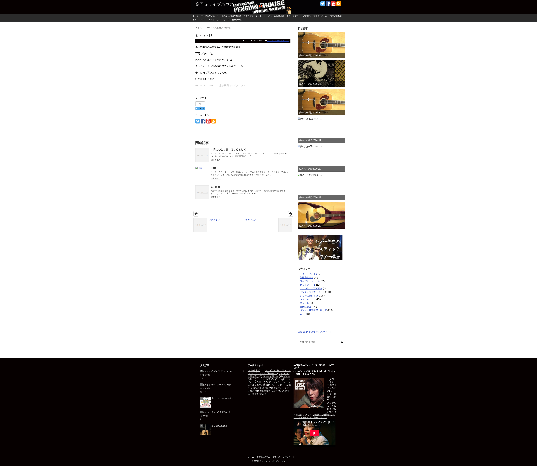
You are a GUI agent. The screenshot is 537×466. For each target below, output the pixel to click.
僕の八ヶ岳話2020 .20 (310, 112)
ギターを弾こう (270, 376)
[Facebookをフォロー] (328, 4)
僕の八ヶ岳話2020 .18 (310, 169)
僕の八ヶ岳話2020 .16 (310, 226)
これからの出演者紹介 (231, 16)
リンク (226, 19)
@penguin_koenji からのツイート (315, 332)
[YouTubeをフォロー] (333, 4)
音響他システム (320, 16)
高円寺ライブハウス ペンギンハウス (231, 4)
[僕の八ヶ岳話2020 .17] (321, 187)
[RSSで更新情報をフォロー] (338, 4)
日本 (213, 168)
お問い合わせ (336, 16)
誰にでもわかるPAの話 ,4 (222, 398)
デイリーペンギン (309, 274)
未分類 (303, 314)
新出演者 (259, 394)
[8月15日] (202, 192)
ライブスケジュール (210, 16)
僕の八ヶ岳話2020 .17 (310, 197)
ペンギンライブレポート (254, 16)
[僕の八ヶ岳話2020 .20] (321, 102)
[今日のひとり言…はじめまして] (202, 155)
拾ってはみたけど (219, 426)
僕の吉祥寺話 (266, 391)
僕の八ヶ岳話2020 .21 (310, 84)
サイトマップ (215, 19)
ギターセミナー (293, 16)
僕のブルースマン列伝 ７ (223, 384)
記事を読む (216, 160)
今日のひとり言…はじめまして (228, 149)
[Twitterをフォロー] (322, 4)
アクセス (307, 16)
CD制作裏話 (254, 370)
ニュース (304, 303)
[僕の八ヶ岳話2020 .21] (321, 73)
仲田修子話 (237, 19)
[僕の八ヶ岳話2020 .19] (321, 130)
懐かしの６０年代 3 (220, 412)
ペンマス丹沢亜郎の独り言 (278, 41)
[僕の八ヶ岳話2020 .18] (321, 158)
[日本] (202, 174)
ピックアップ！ (199, 19)
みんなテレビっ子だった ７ (228, 371)
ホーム (195, 16)
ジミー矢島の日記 (276, 16)
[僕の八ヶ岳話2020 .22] (321, 45)
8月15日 (215, 186)
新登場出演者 (306, 277)
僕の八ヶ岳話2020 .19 (310, 140)
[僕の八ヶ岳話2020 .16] (321, 215)
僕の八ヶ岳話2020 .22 (310, 55)
